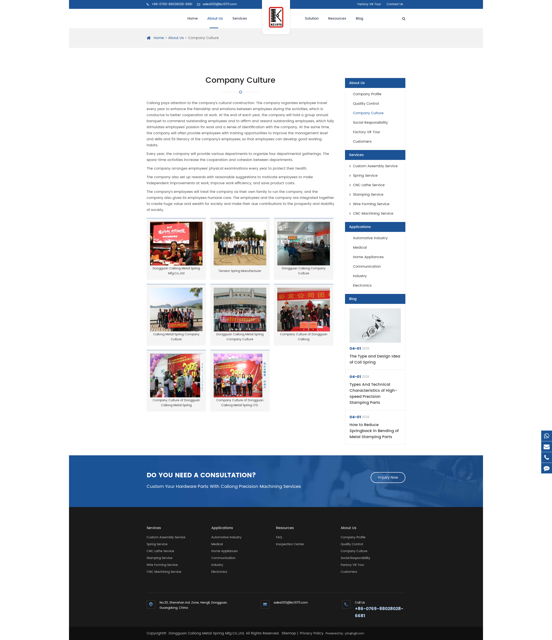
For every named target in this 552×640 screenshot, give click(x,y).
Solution (312, 18)
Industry (360, 276)
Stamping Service (368, 194)
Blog (359, 18)
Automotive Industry (370, 238)
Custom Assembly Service (375, 166)
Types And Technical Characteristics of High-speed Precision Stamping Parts (373, 394)
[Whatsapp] (546, 436)
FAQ (279, 537)
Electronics (362, 285)
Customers (362, 141)
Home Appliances (368, 257)
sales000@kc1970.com (219, 4)
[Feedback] (546, 468)
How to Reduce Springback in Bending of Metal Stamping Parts (374, 431)
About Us (215, 18)
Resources (337, 18)
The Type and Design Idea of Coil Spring (375, 359)
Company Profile (367, 94)
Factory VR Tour (369, 4)
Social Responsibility (370, 122)
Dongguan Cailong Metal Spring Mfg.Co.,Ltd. (207, 633)
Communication (367, 266)
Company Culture (203, 38)
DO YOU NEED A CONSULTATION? (201, 475)
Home (192, 18)
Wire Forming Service (371, 204)
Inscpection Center (290, 544)
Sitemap (289, 633)
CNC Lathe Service (369, 185)
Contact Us (395, 4)
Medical (360, 247)
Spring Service (365, 175)
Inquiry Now (388, 477)
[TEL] (546, 457)
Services (239, 18)
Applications (360, 227)
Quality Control (366, 103)
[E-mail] (546, 446)
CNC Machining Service (373, 213)
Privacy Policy (311, 633)
